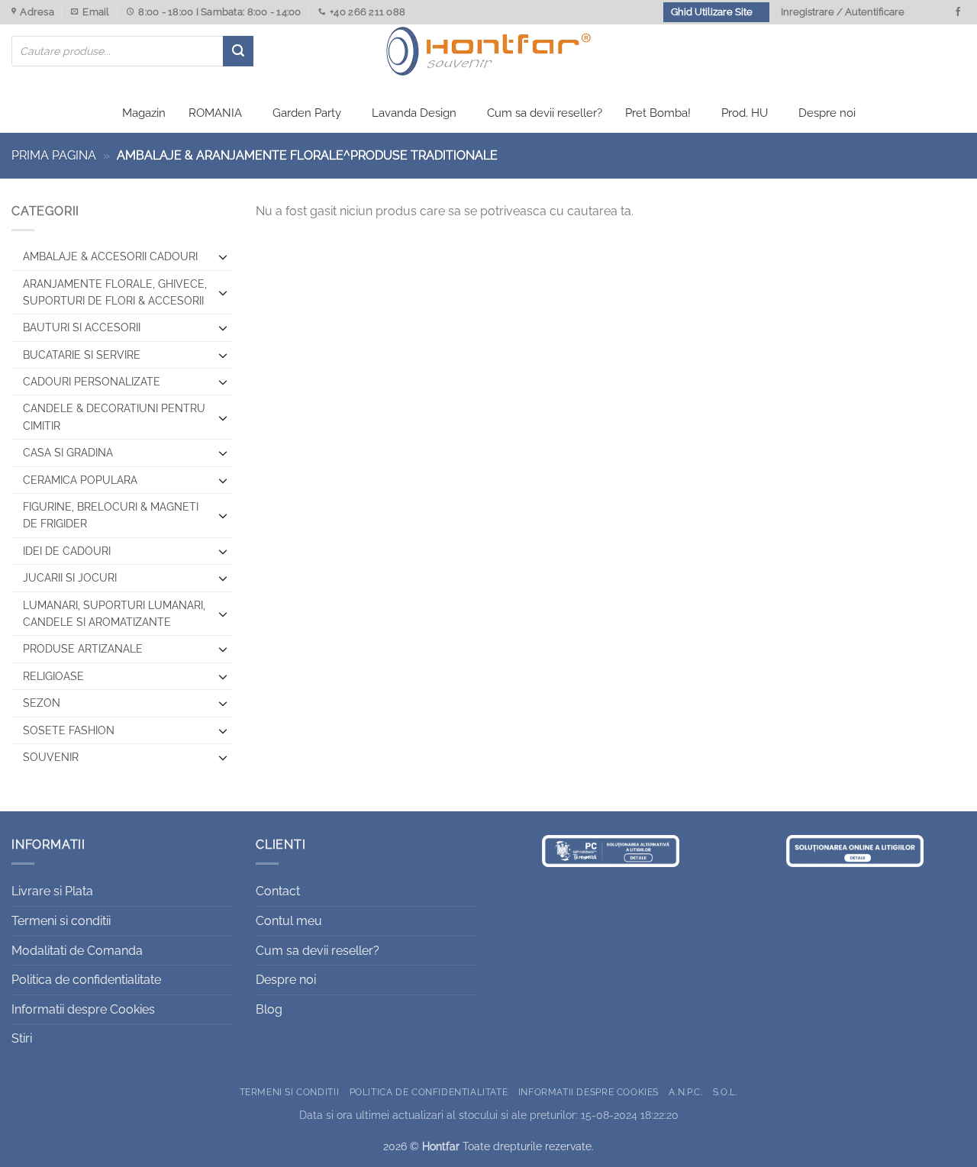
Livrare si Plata (52, 891)
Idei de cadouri (67, 551)
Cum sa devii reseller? (544, 113)
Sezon (41, 703)
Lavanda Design (414, 113)
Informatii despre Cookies (83, 1009)
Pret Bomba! (658, 113)
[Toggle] (223, 256)
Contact (278, 891)
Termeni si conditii (61, 921)
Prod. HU (744, 113)
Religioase (53, 676)
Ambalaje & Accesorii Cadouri (110, 256)
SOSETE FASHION (68, 730)
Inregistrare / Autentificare (842, 12)
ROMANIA (215, 113)
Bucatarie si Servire (81, 355)
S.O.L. (725, 1092)
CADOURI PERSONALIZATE (91, 382)
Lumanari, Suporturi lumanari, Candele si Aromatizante (114, 613)
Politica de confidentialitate (86, 979)
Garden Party (306, 113)
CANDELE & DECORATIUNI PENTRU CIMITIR (114, 416)
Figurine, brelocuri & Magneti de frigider (110, 515)
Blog (269, 1009)
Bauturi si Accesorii (81, 327)
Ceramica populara (80, 480)
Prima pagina (53, 155)
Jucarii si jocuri (70, 578)
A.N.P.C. (685, 1092)
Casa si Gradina (68, 452)
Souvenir (51, 757)
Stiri (21, 1038)
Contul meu (289, 921)
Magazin (144, 113)
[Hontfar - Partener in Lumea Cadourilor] (488, 51)
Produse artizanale (83, 649)
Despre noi (827, 113)
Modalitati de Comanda (77, 950)
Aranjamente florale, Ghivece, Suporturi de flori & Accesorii (115, 292)
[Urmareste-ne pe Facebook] (957, 12)
